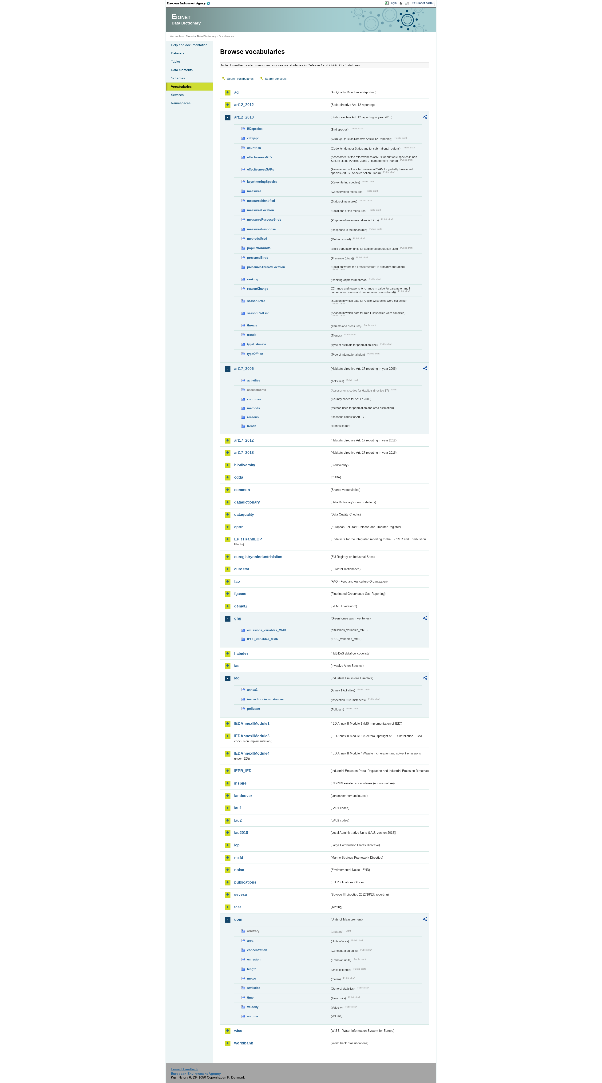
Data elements (182, 70)
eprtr (238, 527)
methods (253, 408)
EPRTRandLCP (248, 539)
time (250, 997)
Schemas (178, 78)
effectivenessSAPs (260, 169)
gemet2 (240, 606)
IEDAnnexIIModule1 (251, 724)
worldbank (243, 1043)
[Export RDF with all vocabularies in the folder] (425, 117)
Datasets (177, 53)
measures (254, 191)
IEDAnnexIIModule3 (251, 736)
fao (237, 581)
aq (236, 92)
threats (252, 325)
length (251, 969)
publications (245, 882)
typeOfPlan (255, 354)
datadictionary (247, 502)
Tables (176, 61)
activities (253, 380)
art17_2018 (244, 453)
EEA (190, 3)
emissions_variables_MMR (266, 630)
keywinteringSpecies (262, 181)
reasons (253, 417)
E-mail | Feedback (184, 1069)
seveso (240, 895)
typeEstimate (256, 344)
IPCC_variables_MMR (262, 639)
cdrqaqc (253, 138)
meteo (251, 978)
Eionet (190, 36)
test (237, 907)
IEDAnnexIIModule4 (251, 753)
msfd (238, 858)
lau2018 (241, 833)
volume (252, 1016)
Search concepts (275, 78)
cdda (238, 477)
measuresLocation (260, 210)
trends (251, 335)
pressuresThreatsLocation (266, 267)
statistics (253, 988)
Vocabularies (181, 86)
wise (238, 1031)
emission (254, 959)
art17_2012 (244, 440)
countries (254, 148)
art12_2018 (244, 117)
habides (241, 653)
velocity (252, 1007)
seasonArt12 (256, 301)
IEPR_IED (243, 771)
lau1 (238, 808)
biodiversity (244, 465)
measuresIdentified (261, 200)
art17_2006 (244, 369)
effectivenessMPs (259, 157)
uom (238, 919)
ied (237, 678)
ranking (252, 279)
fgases (240, 594)
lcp (237, 845)
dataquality (244, 514)
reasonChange (257, 288)
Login (393, 3)
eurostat (241, 569)
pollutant (253, 708)
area (250, 940)
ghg (237, 618)
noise (239, 870)
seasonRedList (258, 313)
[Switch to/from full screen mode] (407, 3)
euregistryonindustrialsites (258, 557)
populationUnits (258, 248)
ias (236, 666)
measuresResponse (261, 229)
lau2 (238, 820)
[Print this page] (401, 3)
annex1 (252, 689)
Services (177, 95)
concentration (257, 950)
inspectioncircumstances (265, 699)
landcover (243, 796)
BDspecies (254, 129)
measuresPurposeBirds (264, 219)
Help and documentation (189, 45)
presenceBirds (257, 257)
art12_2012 (244, 105)
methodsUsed (257, 238)
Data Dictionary (206, 36)
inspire (240, 783)
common (242, 490)
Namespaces (180, 103)
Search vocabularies (240, 78)
